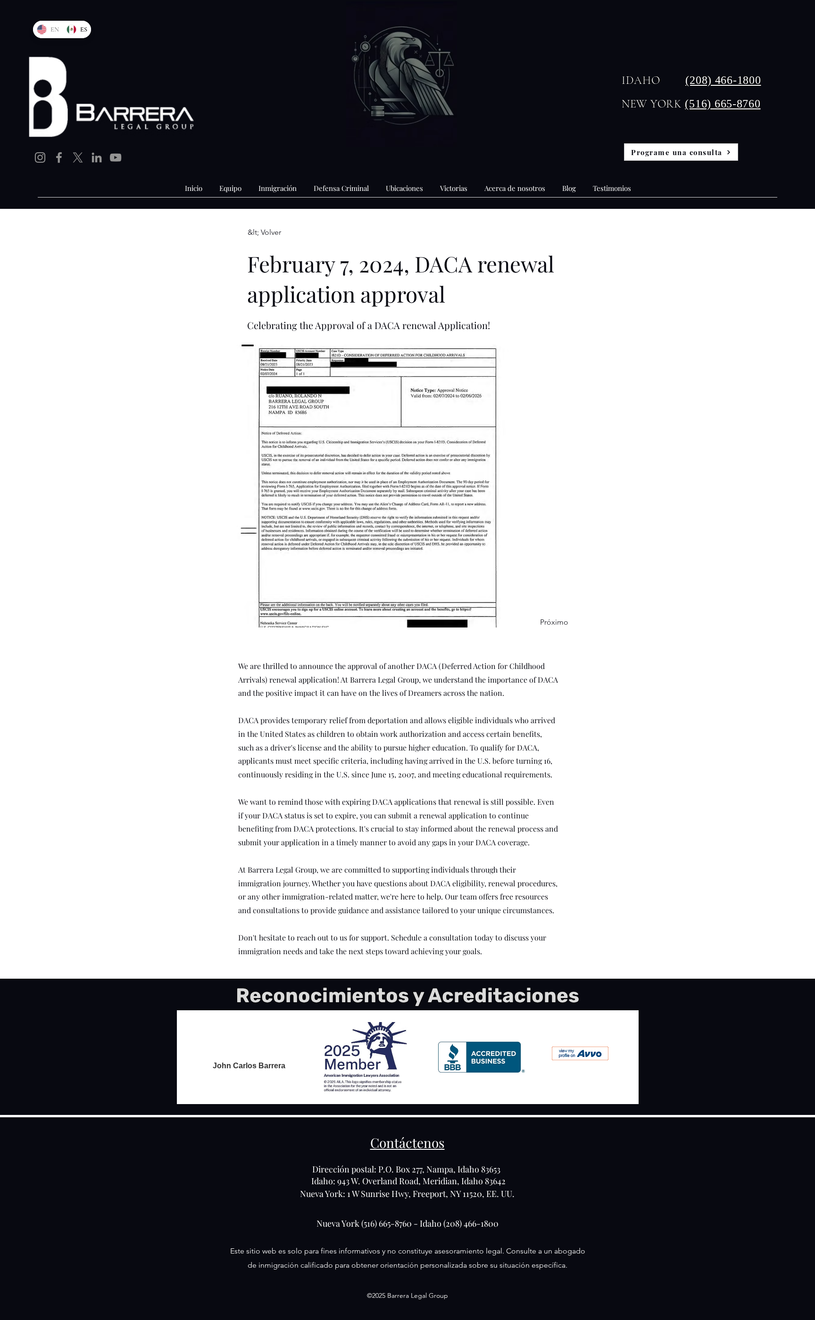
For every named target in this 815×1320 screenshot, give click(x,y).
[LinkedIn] (97, 157)
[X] (78, 157)
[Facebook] (59, 157)
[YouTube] (115, 157)
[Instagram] (40, 157)
